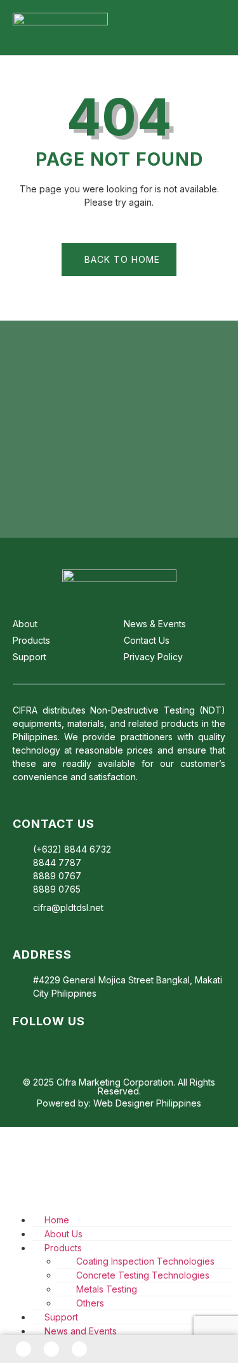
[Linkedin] (42, 1046)
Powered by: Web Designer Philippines (119, 1103)
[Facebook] (23, 1349)
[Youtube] (64, 1046)
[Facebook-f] (19, 1046)
